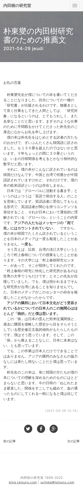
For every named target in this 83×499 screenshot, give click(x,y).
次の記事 (73, 441)
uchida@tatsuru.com (57, 482)
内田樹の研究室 (17, 5)
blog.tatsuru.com (23, 482)
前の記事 (9, 441)
